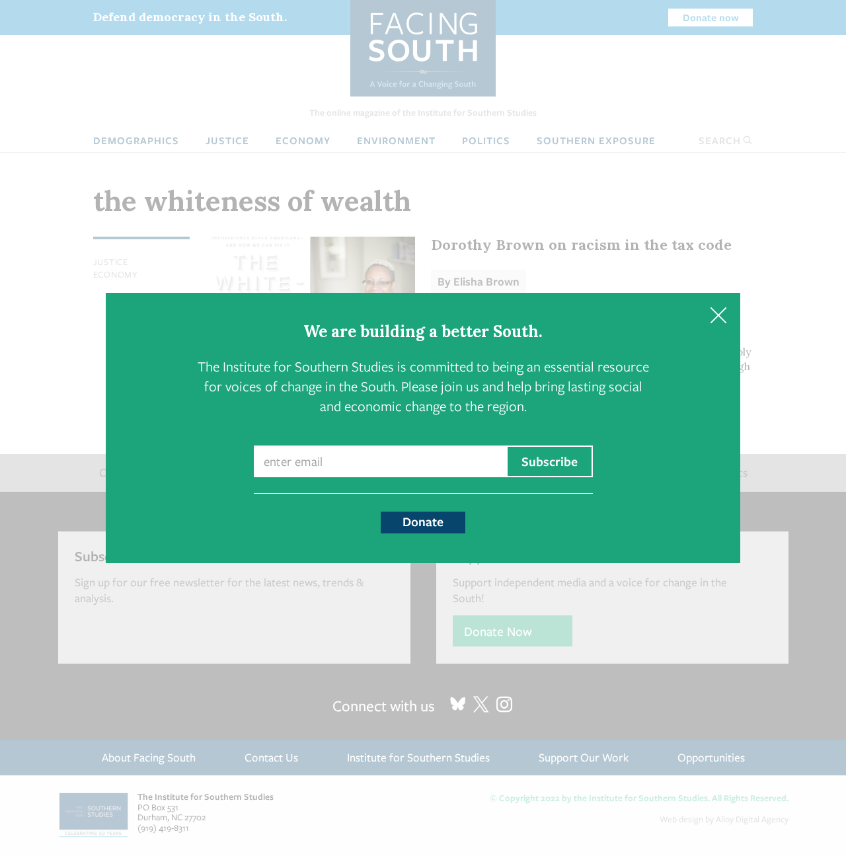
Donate (423, 521)
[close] (718, 315)
